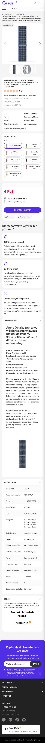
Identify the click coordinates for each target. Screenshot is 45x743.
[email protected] (11, 311)
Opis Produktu (10, 320)
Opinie (6, 599)
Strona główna (6, 14)
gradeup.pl (20, 740)
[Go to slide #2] (27, 69)
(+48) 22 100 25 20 (9, 707)
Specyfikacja (10, 482)
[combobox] (26, 8)
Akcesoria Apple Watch (10, 16)
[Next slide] (39, 43)
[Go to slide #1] (14, 69)
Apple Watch (20, 14)
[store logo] (9, 3)
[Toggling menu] (4, 8)
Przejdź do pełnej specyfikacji (15, 128)
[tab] (22, 320)
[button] (35, 3)
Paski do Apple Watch (28, 16)
